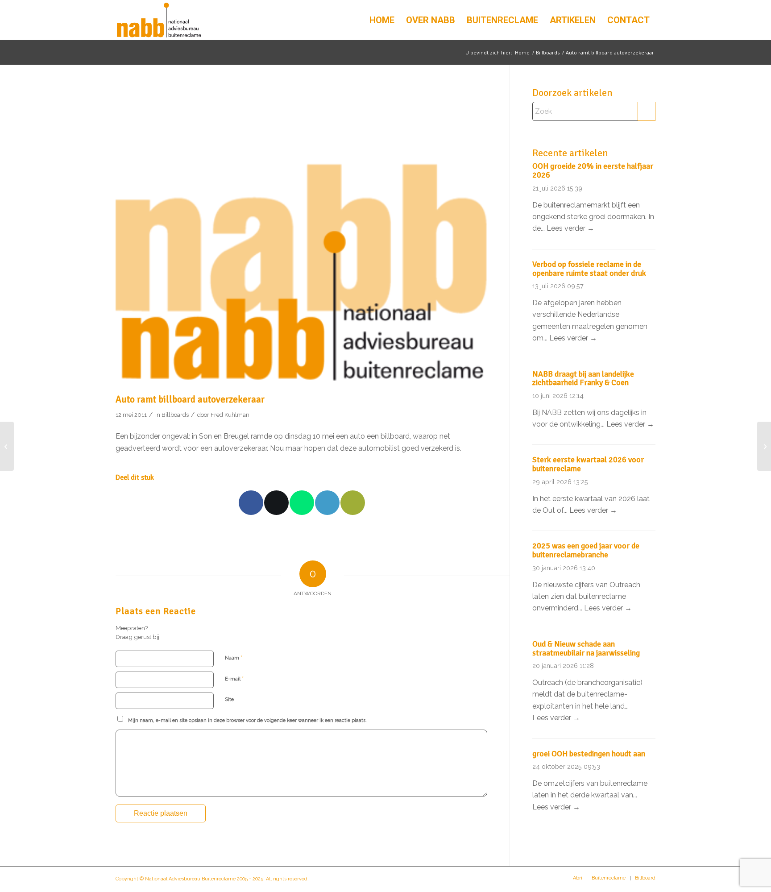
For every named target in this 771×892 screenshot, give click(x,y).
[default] (301, 238)
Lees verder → (570, 228)
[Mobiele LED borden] (764, 446)
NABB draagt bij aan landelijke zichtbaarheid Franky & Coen (583, 378)
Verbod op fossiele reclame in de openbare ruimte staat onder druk (589, 268)
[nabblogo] (159, 20)
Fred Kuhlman (230, 414)
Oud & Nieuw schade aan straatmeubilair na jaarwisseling (586, 648)
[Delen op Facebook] (251, 502)
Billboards (175, 414)
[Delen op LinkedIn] (327, 502)
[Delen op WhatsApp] (302, 502)
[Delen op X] (276, 502)
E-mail (234, 678)
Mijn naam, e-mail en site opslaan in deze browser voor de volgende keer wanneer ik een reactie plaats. (247, 720)
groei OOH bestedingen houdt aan (588, 754)
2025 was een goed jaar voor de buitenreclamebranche (585, 550)
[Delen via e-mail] (352, 502)
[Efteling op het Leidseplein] (7, 446)
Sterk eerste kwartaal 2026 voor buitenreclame (588, 464)
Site (229, 699)
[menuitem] (382, 20)
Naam (233, 657)
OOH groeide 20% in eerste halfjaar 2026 (592, 170)
